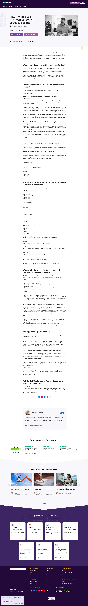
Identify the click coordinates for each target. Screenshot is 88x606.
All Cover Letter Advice (50, 537)
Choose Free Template (31, 34)
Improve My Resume (16, 34)
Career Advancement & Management (23, 10)
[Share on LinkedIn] (45, 397)
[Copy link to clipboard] (50, 397)
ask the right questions (37, 117)
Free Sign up (74, 2)
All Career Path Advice (68, 537)
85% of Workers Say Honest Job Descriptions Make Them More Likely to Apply (66, 488)
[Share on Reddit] (47, 397)
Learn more (16, 603)
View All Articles (44, 503)
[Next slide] (79, 485)
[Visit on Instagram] (42, 397)
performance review (47, 52)
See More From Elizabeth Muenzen (34, 425)
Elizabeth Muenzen (17, 26)
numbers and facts (38, 361)
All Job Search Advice (15, 537)
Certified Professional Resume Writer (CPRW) (45, 417)
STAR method (56, 353)
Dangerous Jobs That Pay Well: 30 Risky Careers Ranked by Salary (20, 488)
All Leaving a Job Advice (59, 557)
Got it (21, 603)
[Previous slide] (8, 485)
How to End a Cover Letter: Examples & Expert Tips (44, 488)
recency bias (25, 342)
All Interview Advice (24, 557)
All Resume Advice (32, 537)
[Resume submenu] (13, 6)
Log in (82, 2)
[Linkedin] (63, 413)
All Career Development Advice (44, 557)
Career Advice (12, 10)
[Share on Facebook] (39, 397)
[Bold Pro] (61, 413)
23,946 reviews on (14, 591)
